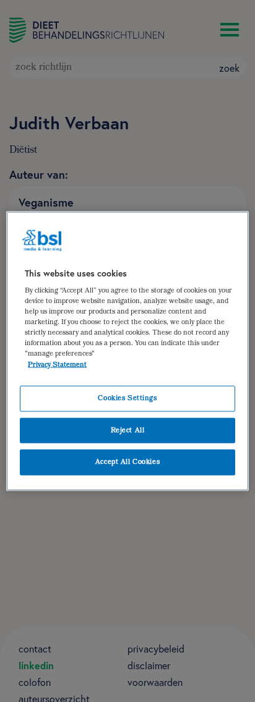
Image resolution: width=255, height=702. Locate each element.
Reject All (128, 430)
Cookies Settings (127, 398)
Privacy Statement (57, 364)
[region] (127, 351)
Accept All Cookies (127, 462)
